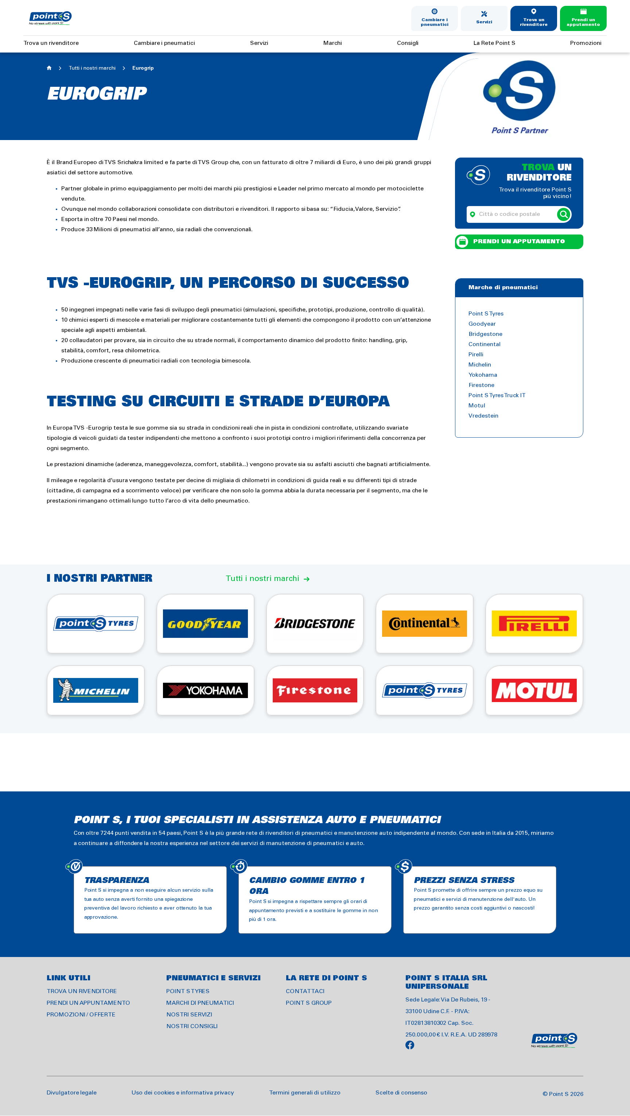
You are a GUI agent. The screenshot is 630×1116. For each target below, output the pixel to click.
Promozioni (586, 43)
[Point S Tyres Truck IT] (424, 691)
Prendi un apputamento (583, 22)
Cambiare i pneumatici (434, 22)
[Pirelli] (534, 623)
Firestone (481, 385)
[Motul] (534, 691)
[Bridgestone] (315, 623)
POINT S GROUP (309, 1003)
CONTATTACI (305, 991)
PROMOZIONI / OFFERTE (81, 1015)
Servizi (484, 22)
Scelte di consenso (401, 1093)
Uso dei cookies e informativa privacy (183, 1093)
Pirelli (475, 354)
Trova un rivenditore (533, 22)
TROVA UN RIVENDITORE (82, 991)
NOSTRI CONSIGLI (192, 1026)
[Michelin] (95, 691)
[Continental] (424, 623)
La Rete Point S (494, 43)
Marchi (332, 43)
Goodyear (482, 324)
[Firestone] (315, 691)
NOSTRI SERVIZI (189, 1015)
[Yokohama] (205, 691)
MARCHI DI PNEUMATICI (200, 1003)
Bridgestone (485, 334)
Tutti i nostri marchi (92, 68)
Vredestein (483, 416)
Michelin (479, 365)
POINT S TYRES (188, 991)
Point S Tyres (485, 314)
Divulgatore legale (72, 1093)
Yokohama (482, 375)
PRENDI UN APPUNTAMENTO (88, 1003)
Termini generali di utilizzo (305, 1093)
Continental (484, 344)
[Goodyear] (205, 623)
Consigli (408, 43)
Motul (476, 405)
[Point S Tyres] (95, 623)
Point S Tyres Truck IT (497, 395)
